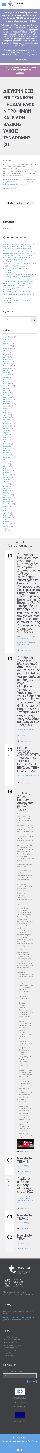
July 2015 (6, 528)
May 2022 (6, 379)
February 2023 (7, 361)
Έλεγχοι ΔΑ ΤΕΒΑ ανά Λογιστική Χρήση (16, 300)
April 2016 (6, 513)
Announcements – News (12, 1345)
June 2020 (6, 410)
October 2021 (7, 384)
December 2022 (8, 366)
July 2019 (6, 435)
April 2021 (6, 390)
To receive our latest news (12, 1371)
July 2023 (6, 352)
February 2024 (7, 344)
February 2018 (7, 470)
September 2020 (8, 404)
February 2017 (7, 493)
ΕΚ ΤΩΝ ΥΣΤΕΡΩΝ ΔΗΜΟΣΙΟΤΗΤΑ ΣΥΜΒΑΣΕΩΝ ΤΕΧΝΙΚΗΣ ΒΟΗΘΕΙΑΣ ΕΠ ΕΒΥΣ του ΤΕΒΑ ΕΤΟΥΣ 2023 (18, 294)
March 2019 (7, 444)
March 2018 (7, 468)
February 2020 (7, 419)
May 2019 (6, 439)
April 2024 (6, 341)
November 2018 (8, 453)
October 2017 (7, 477)
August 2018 (7, 459)
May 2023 (6, 355)
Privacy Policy (8, 1353)
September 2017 (8, 479)
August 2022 (7, 375)
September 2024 (8, 337)
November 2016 (8, 499)
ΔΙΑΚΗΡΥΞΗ (21, 735)
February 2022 (7, 381)
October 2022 (7, 370)
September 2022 (8, 372)
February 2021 (7, 395)
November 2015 (8, 524)
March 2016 (7, 515)
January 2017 (7, 495)
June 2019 (6, 437)
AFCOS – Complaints (11, 1350)
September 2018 (8, 457)
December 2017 (8, 473)
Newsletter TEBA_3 (25, 1159)
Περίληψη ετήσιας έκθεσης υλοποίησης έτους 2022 (25, 1185)
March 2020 (7, 417)
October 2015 (7, 526)
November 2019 (8, 426)
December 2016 (8, 497)
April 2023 (6, 357)
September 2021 (8, 386)
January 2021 (7, 397)
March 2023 (7, 359)
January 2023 (7, 364)
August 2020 (7, 406)
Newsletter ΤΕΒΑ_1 (25, 1237)
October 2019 (7, 428)
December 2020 (8, 399)
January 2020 (7, 421)
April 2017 (6, 488)
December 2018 (8, 450)
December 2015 (8, 522)
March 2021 (7, 392)
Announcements (10, 189)
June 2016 (6, 508)
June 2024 (6, 339)
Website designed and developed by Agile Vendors (20, 1441)
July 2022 (6, 377)
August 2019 (7, 433)
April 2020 (6, 415)
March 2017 (7, 490)
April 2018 (6, 466)
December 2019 (8, 424)
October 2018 (7, 455)
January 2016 (7, 519)
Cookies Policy (9, 1356)
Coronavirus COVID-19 (11, 1348)
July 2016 (6, 506)
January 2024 (7, 346)
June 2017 (6, 484)
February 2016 (7, 517)
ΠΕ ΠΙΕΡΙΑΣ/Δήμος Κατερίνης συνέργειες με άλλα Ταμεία (25, 799)
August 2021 (7, 388)
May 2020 (6, 412)
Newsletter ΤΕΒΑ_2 (25, 1216)
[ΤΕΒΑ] (23, 4)
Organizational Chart (11, 1342)
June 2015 (6, 530)
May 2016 (6, 510)
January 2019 (7, 448)
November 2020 (8, 401)
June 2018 (6, 464)
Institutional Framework (12, 1340)
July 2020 (6, 408)
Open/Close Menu (4, 5)
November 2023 (8, 348)
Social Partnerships (10, 1337)
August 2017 (7, 481)
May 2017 (6, 486)
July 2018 (6, 461)
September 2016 (8, 504)
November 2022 (8, 368)
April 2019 (6, 441)
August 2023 (7, 350)
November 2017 (8, 475)
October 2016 (7, 502)
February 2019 (7, 446)
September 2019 (8, 430)
